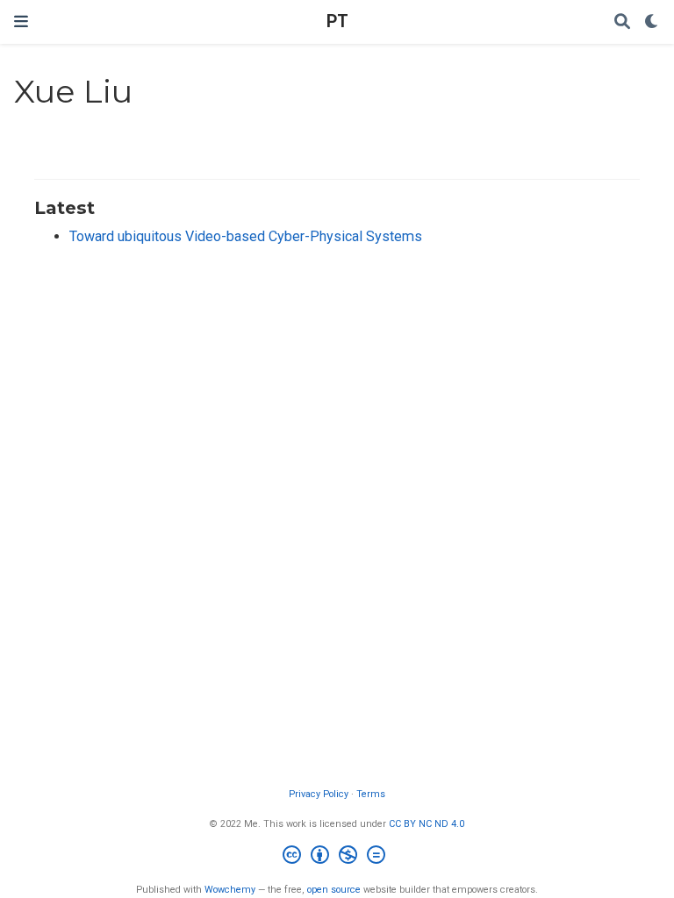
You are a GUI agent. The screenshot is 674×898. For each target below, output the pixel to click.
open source (334, 889)
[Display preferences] (652, 22)
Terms (370, 794)
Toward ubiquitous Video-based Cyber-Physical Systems (245, 236)
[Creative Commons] (337, 857)
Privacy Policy (318, 794)
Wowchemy (229, 889)
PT (337, 21)
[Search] (622, 22)
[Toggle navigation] (21, 21)
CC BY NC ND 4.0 (426, 824)
